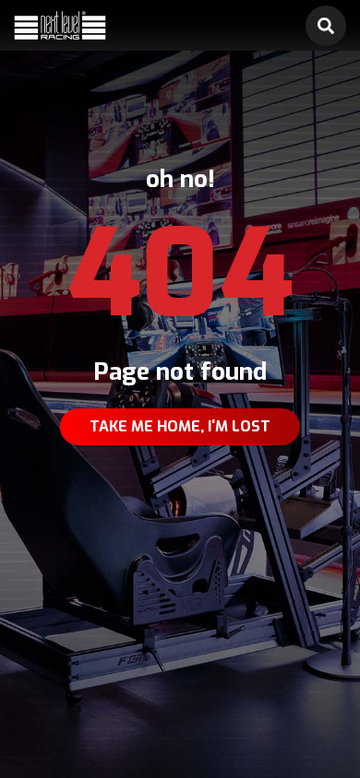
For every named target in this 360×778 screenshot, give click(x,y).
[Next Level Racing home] (60, 26)
